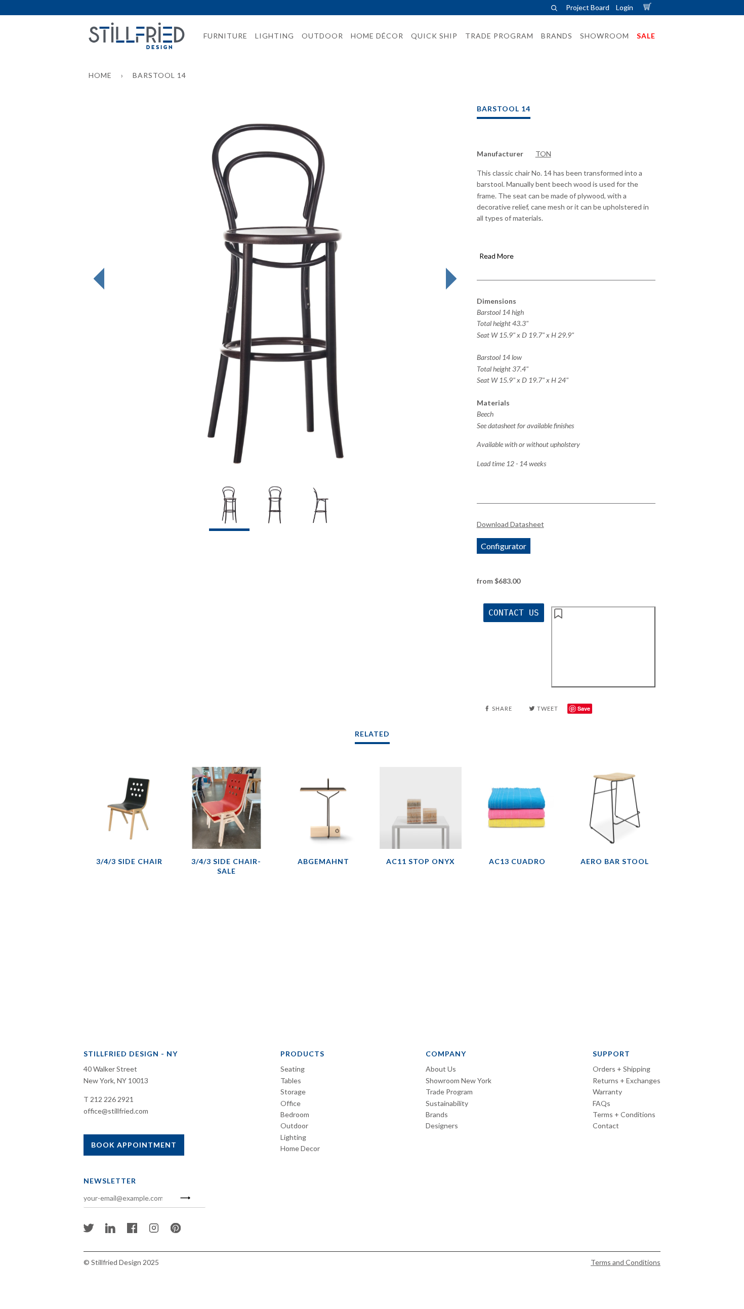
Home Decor (300, 1148)
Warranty (607, 1091)
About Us (441, 1069)
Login (624, 7)
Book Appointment (134, 1144)
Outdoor (294, 1125)
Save (583, 708)
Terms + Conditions (624, 1114)
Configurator (503, 546)
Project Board (587, 7)
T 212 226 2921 (109, 1099)
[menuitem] (222, 36)
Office (290, 1103)
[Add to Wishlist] (603, 646)
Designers (442, 1125)
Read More (496, 256)
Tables (290, 1080)
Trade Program (449, 1091)
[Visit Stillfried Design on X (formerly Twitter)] (89, 1230)
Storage (293, 1091)
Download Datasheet (510, 524)
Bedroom (294, 1114)
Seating (292, 1069)
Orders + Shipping (621, 1069)
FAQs (601, 1103)
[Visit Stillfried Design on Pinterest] (176, 1230)
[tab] (229, 507)
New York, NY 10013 (116, 1080)
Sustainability (447, 1103)
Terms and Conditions (625, 1262)
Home (100, 75)
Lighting (293, 1137)
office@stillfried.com (116, 1111)
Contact (606, 1125)
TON (543, 153)
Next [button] (449, 279)
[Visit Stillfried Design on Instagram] (154, 1230)
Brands (437, 1114)
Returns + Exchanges (626, 1080)
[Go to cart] (648, 7)
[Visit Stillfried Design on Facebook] (132, 1230)
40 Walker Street (110, 1069)
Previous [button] (101, 279)
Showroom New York (458, 1080)
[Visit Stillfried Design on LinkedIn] (110, 1230)
